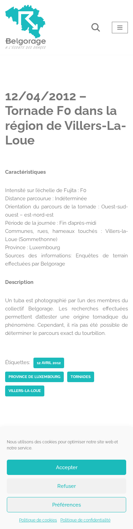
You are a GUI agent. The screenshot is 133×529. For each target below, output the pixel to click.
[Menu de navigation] (120, 27)
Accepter (66, 467)
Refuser (66, 486)
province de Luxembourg (34, 376)
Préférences (66, 505)
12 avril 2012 (49, 362)
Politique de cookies (38, 520)
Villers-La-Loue (25, 390)
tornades (81, 376)
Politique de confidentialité (85, 520)
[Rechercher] (95, 27)
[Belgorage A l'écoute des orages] (25, 27)
